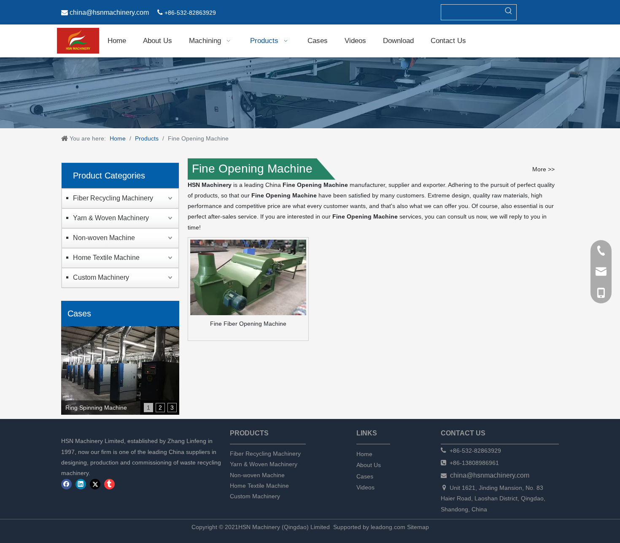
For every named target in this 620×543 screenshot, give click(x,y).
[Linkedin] (80, 484)
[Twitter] (95, 484)
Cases (364, 476)
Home (364, 454)
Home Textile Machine (106, 257)
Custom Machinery (101, 277)
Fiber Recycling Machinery (113, 198)
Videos (365, 487)
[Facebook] (66, 484)
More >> (543, 169)
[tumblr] (109, 484)
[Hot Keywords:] (508, 12)
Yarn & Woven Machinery (111, 218)
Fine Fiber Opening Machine (248, 323)
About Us (368, 465)
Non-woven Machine (104, 237)
